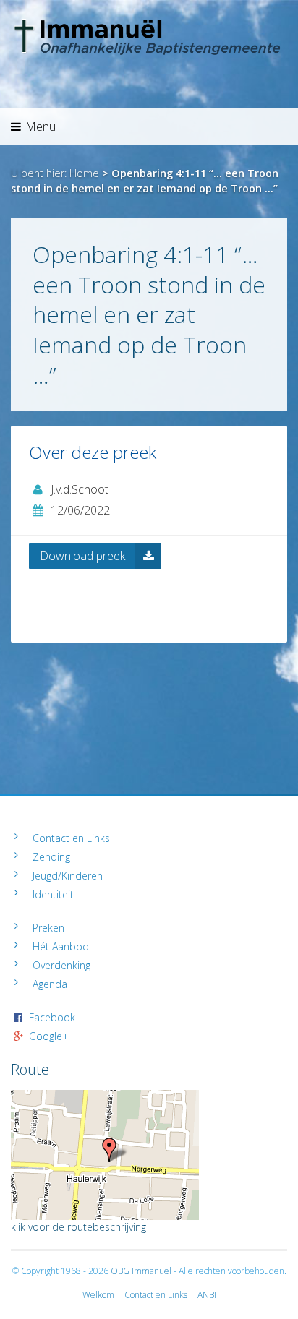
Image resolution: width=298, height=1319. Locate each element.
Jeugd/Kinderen (68, 875)
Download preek (82, 556)
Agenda (50, 984)
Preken (48, 928)
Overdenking (61, 965)
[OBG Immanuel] (149, 25)
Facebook (52, 1017)
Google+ (49, 1036)
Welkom (98, 1295)
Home (84, 173)
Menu (40, 126)
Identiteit (53, 894)
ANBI (206, 1295)
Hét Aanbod (61, 946)
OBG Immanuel (141, 1271)
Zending (51, 857)
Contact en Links (71, 838)
